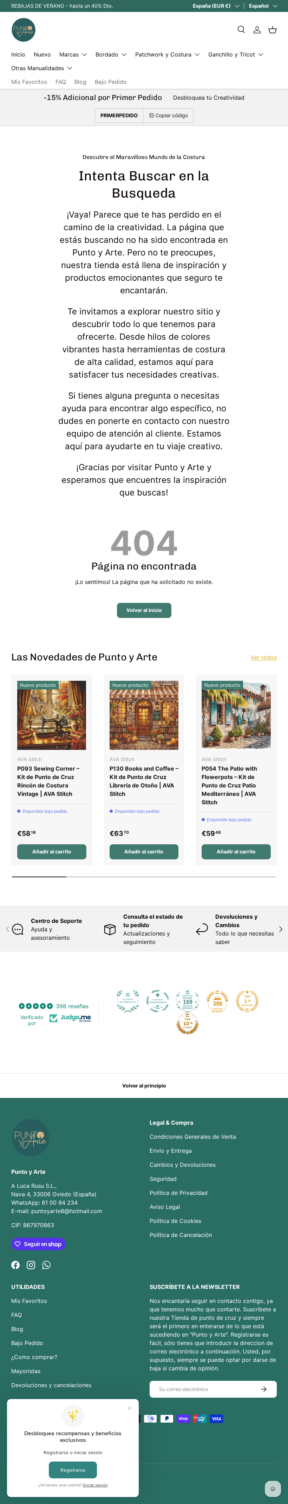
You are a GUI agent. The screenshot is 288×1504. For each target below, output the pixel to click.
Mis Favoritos (29, 81)
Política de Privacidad (179, 1192)
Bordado (107, 54)
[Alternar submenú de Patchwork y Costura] (197, 54)
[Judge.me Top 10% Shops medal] (187, 1023)
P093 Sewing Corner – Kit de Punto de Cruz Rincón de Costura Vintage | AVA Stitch (48, 781)
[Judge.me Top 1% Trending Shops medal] (247, 1001)
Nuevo (42, 54)
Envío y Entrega (171, 1150)
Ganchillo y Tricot (231, 54)
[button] (272, 30)
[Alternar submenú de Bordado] (124, 54)
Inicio (18, 54)
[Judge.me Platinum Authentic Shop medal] (128, 1001)
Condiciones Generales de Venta (193, 1136)
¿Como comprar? (34, 1356)
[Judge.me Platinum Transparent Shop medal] (157, 1001)
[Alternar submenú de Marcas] (84, 54)
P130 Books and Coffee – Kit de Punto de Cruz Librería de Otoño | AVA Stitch (144, 781)
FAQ (60, 81)
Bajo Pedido (111, 81)
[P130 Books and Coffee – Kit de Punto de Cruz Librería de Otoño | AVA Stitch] (144, 715)
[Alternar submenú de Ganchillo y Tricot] (260, 54)
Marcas (69, 54)
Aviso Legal (165, 1206)
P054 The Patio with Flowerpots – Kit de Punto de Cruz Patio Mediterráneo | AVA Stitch (229, 785)
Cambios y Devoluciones (183, 1164)
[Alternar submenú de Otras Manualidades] (69, 68)
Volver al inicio (144, 610)
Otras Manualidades (37, 68)
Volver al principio (144, 1086)
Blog (80, 81)
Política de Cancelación (181, 1234)
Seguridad (163, 1178)
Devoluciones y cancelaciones (51, 1385)
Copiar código (172, 115)
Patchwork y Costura (163, 54)
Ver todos (264, 657)
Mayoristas (25, 1371)
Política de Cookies (175, 1220)
